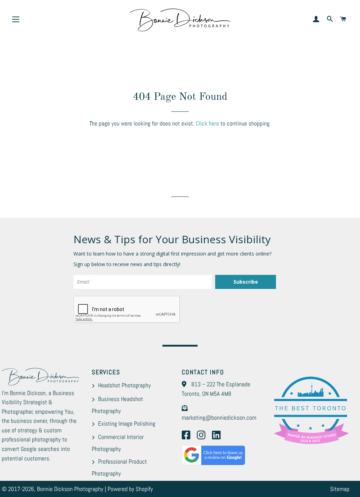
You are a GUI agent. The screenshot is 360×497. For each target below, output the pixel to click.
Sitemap (339, 489)
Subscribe (245, 281)
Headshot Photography (124, 385)
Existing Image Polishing (126, 423)
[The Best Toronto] (310, 443)
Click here (207, 123)
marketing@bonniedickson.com (219, 417)
